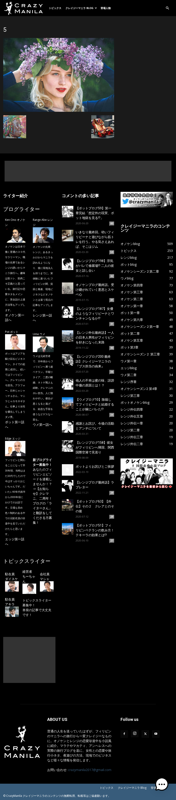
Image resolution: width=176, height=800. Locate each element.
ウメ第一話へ (42, 424)
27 (111, 540)
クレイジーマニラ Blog (80, 8)
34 (111, 414)
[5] (58, 110)
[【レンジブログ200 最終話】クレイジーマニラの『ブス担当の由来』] (67, 360)
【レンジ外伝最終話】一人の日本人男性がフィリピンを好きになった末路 (95, 337)
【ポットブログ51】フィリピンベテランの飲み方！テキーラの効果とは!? (95, 530)
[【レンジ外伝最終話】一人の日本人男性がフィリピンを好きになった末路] (67, 336)
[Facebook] (124, 734)
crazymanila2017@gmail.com (89, 770)
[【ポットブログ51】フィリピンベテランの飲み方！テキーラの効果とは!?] (67, 529)
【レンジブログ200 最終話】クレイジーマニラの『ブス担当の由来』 (93, 361)
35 (111, 390)
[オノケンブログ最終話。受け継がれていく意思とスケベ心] (67, 288)
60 (111, 223)
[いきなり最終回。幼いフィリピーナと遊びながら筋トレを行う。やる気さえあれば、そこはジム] (67, 235)
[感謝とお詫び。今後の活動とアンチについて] (67, 427)
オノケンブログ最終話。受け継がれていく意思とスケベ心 (95, 289)
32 (111, 457)
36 (111, 371)
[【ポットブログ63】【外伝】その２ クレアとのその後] (67, 505)
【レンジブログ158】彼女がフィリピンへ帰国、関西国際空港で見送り (95, 447)
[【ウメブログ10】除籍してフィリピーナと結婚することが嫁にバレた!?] (67, 403)
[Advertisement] (88, 171)
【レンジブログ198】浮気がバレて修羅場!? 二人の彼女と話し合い (95, 265)
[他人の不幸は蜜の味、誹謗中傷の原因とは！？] (67, 384)
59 (111, 252)
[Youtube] (156, 734)
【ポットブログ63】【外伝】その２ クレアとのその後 (95, 506)
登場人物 (106, 8)
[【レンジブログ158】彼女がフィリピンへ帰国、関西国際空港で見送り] (67, 446)
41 (111, 300)
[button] (167, 8)
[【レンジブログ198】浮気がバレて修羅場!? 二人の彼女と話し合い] (67, 264)
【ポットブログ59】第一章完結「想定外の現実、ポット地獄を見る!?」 (95, 213)
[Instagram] (134, 733)
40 (111, 347)
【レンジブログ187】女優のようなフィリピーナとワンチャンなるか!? (95, 313)
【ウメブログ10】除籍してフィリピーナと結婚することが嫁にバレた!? (95, 404)
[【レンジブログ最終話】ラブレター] (67, 486)
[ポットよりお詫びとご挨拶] (67, 470)
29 (111, 492)
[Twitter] (145, 734)
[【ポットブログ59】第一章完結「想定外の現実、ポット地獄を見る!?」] (67, 211)
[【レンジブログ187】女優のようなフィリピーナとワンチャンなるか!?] (67, 312)
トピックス (55, 8)
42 (111, 276)
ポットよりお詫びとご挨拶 (95, 466)
